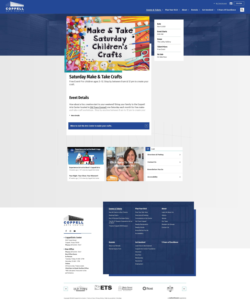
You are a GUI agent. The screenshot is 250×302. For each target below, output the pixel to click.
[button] (242, 10)
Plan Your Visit (171, 10)
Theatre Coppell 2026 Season (118, 226)
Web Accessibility (110, 298)
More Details (75, 115)
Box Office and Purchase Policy (119, 218)
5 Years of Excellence (226, 10)
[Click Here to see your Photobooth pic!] (125, 164)
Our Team (165, 221)
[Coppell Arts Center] (15, 7)
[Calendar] (231, 3)
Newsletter (138, 261)
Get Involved (207, 10)
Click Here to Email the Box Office (77, 268)
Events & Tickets (153, 10)
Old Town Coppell (140, 221)
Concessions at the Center (143, 218)
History (164, 215)
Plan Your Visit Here (141, 212)
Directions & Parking (141, 215)
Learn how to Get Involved (143, 246)
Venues (164, 218)
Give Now (239, 3)
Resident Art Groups (168, 224)
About (184, 10)
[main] (125, 94)
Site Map (119, 298)
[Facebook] (66, 231)
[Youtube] (74, 231)
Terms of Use (91, 298)
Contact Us (165, 227)
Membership (139, 258)
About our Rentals (114, 246)
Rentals (194, 10)
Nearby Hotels (139, 227)
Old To (93, 107)
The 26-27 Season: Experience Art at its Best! (120, 222)
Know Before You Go (141, 230)
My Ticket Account (221, 3)
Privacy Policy (100, 298)
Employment (139, 264)
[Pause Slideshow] (70, 287)
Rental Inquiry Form (115, 249)
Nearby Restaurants (141, 224)
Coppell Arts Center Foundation (145, 249)
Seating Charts (113, 215)
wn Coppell (101, 107)
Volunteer (138, 252)
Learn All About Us (168, 212)
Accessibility (139, 233)
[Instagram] (70, 231)
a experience (177, 298)
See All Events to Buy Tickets (118, 212)
